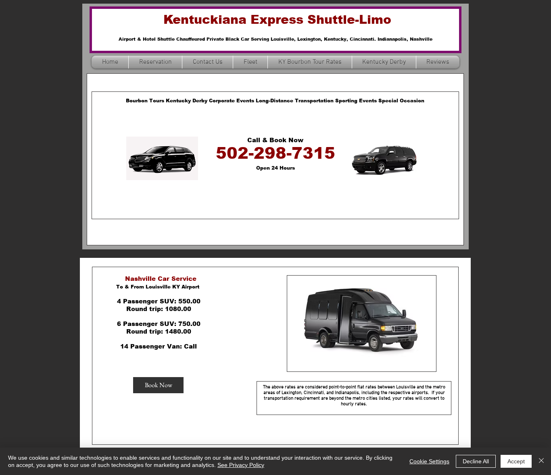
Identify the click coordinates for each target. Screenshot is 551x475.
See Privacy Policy (240, 465)
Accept (516, 461)
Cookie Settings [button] (429, 461)
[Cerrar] (541, 461)
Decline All (476, 461)
